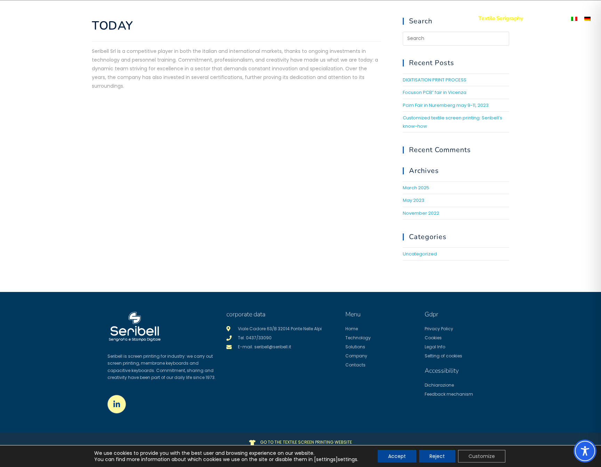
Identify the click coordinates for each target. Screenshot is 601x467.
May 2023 (413, 200)
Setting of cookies (443, 356)
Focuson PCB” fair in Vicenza (434, 92)
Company (356, 356)
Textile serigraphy (500, 18)
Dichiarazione (439, 385)
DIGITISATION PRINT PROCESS (434, 80)
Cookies (433, 338)
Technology (310, 18)
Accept (397, 456)
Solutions (349, 18)
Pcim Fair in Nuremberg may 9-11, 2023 (446, 105)
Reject (437, 456)
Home (275, 18)
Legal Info (435, 347)
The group (388, 18)
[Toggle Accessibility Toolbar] (585, 451)
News (422, 18)
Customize (481, 456)
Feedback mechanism (449, 394)
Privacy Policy (439, 329)
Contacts (453, 18)
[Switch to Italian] (574, 18)
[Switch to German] (587, 18)
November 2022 (421, 213)
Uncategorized (420, 254)
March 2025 (416, 187)
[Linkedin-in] (116, 404)
